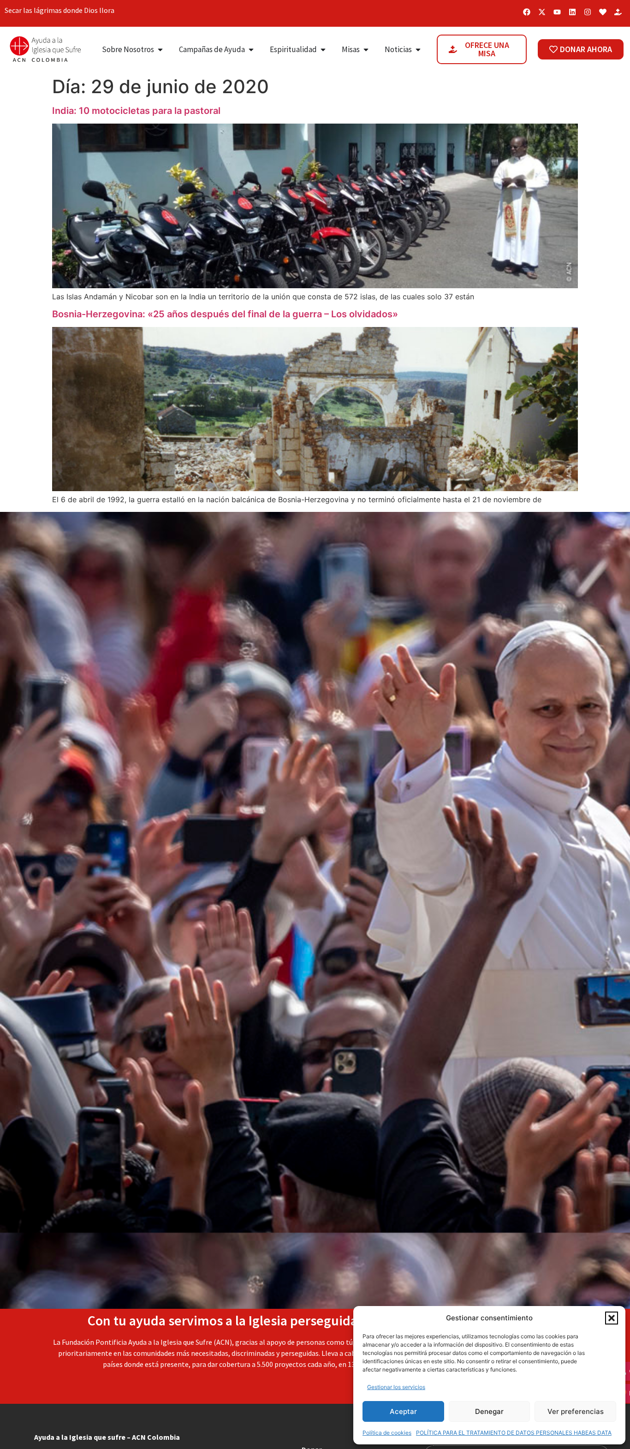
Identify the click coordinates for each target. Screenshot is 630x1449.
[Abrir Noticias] (418, 50)
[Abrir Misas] (366, 50)
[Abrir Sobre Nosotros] (160, 50)
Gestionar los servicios (396, 1387)
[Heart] (602, 12)
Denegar (489, 1411)
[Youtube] (557, 12)
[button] (611, 1318)
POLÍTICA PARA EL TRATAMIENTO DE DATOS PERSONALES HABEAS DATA (514, 1432)
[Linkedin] (572, 12)
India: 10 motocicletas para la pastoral (136, 110)
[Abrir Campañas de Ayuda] (251, 50)
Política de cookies (387, 1432)
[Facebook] (526, 12)
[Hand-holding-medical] (618, 12)
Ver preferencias (575, 1411)
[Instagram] (587, 12)
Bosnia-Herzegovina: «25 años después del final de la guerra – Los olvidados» (225, 314)
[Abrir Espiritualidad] (323, 50)
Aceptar (403, 1411)
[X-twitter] (542, 12)
